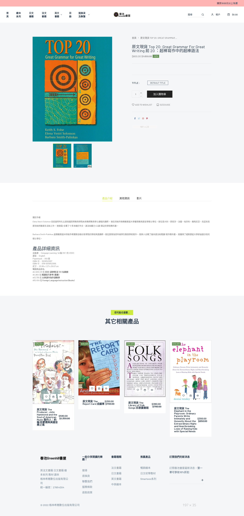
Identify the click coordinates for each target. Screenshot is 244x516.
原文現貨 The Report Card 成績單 (93, 402)
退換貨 (86, 475)
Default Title (157, 82)
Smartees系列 (148, 478)
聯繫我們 (87, 481)
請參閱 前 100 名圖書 (59, 272)
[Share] (143, 118)
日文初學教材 (148, 473)
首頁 (134, 38)
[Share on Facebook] (135, 118)
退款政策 (87, 492)
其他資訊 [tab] (124, 198)
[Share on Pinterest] (147, 118)
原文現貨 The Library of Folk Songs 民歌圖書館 (138, 405)
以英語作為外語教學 (51, 277)
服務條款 (87, 486)
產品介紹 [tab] (107, 198)
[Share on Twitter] (139, 118)
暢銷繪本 (145, 467)
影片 (139, 198)
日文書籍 (116, 473)
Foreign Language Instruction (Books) (59, 280)
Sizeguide (165, 104)
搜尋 (84, 470)
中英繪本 (116, 484)
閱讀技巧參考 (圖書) (50, 274)
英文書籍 (116, 478)
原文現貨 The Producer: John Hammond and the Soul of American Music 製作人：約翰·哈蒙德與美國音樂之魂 (47, 417)
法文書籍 (116, 467)
